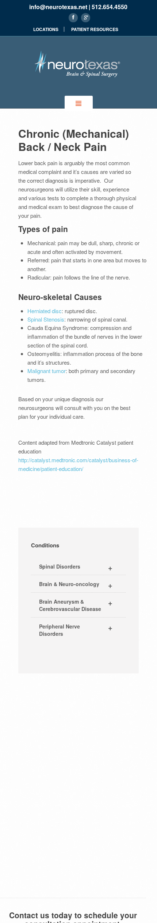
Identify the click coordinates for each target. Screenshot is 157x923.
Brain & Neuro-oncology (75, 585)
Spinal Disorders (75, 567)
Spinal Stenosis (45, 319)
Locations (45, 29)
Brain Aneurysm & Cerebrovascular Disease (75, 604)
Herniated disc (44, 311)
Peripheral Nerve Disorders (75, 629)
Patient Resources (94, 29)
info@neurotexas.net (58, 7)
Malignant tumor (46, 371)
